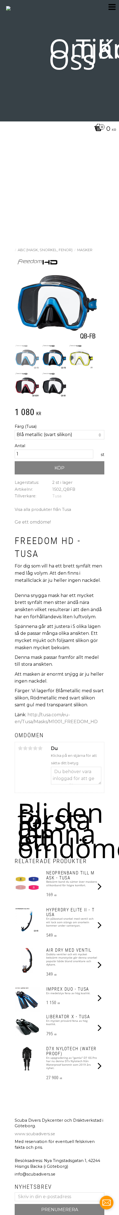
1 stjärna (20, 748)
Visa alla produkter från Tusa (43, 509)
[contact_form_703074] (106, 1202)
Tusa (56, 496)
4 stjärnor (35, 748)
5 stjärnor (40, 748)
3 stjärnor (30, 748)
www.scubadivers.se (35, 1133)
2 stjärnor (25, 748)
